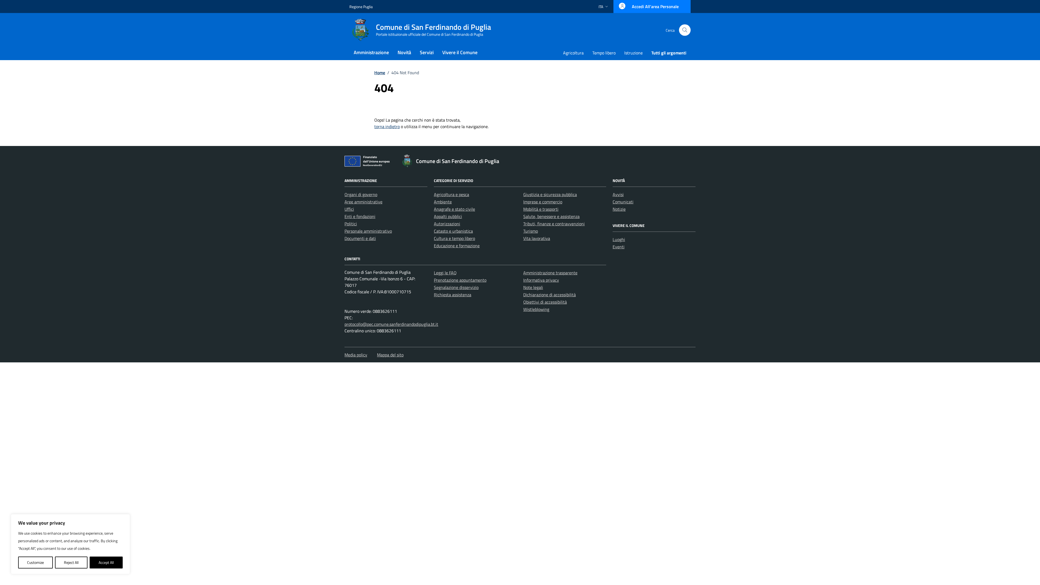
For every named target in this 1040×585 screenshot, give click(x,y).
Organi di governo (360, 194)
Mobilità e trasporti (540, 209)
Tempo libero (604, 53)
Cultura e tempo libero (454, 238)
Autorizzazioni (447, 223)
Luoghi (619, 239)
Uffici (349, 209)
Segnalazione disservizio (456, 287)
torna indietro (387, 126)
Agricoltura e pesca (451, 194)
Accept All (106, 562)
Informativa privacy (541, 280)
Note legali (533, 287)
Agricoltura (573, 53)
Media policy (355, 355)
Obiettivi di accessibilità (545, 302)
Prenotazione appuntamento (460, 280)
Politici (350, 223)
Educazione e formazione (457, 245)
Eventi (619, 246)
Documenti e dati (360, 238)
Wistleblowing (536, 309)
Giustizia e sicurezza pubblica (550, 194)
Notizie (619, 209)
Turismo (530, 231)
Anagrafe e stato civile (454, 209)
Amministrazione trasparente (550, 272)
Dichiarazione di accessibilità (549, 294)
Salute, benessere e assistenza (551, 216)
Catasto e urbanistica (453, 231)
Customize (35, 562)
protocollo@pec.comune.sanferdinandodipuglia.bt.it (391, 324)
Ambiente (443, 202)
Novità (404, 52)
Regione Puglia (361, 6)
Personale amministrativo (368, 231)
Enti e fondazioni (359, 216)
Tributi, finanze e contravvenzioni (554, 223)
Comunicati (623, 202)
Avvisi (618, 194)
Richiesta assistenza (452, 294)
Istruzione (633, 53)
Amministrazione (371, 52)
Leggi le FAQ (445, 272)
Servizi (427, 52)
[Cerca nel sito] (685, 30)
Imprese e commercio (542, 202)
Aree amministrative (363, 202)
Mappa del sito (390, 355)
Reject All (71, 562)
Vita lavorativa (536, 238)
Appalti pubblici (448, 216)
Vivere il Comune (459, 52)
